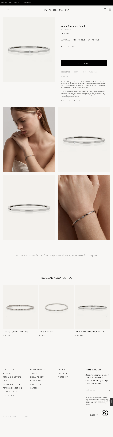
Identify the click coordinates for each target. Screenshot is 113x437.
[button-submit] (109, 390)
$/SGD (92, 415)
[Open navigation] (3, 9)
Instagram (63, 369)
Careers (34, 388)
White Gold (93, 40)
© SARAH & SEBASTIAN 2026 (15, 416)
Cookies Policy (10, 395)
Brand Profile (37, 369)
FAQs (5, 380)
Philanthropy (37, 377)
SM (68, 46)
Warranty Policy (11, 384)
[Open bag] (110, 9)
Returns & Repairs (12, 377)
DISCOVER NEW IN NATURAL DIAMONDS (16, 3)
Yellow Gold (79, 40)
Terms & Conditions (12, 388)
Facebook (63, 373)
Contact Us (8, 369)
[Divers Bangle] (56, 307)
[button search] (8, 9)
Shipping (7, 373)
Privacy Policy (10, 391)
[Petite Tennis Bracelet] (20, 307)
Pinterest (63, 377)
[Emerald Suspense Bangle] (92, 307)
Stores (33, 373)
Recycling (35, 380)
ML (73, 46)
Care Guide (35, 384)
